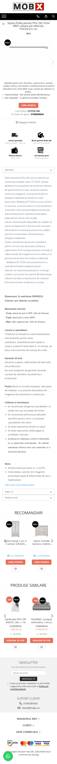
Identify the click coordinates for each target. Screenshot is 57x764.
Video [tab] (9, 491)
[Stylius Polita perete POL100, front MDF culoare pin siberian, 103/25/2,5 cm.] (28, 58)
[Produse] (4, 17)
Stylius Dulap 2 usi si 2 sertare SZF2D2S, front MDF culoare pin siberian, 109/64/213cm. (15, 542)
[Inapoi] (2, 24)
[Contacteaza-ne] (38, 16)
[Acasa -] (28, 6)
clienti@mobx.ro (30, 707)
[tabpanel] (28, 58)
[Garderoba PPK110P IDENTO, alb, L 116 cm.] (15, 604)
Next (52, 62)
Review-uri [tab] (11, 497)
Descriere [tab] (9, 169)
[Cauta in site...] (53, 16)
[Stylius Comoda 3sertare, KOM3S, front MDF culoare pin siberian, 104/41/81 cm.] (41, 529)
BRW (28, 33)
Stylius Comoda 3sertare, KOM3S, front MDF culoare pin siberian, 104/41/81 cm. (41, 542)
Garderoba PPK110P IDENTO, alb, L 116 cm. (15, 621)
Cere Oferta (28, 105)
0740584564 (30, 703)
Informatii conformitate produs (19, 484)
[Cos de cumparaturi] (46, 16)
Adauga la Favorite (27, 122)
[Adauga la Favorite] (15, 568)
